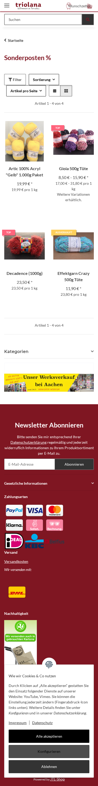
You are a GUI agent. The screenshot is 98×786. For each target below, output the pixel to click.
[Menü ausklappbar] (6, 3)
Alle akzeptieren (49, 736)
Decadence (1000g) (25, 273)
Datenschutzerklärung (28, 442)
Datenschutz (42, 722)
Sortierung (41, 79)
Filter (17, 79)
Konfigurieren (49, 751)
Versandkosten (16, 561)
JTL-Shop (57, 779)
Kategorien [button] (16, 351)
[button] (89, 6)
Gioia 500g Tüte (73, 168)
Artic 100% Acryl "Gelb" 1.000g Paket (24, 171)
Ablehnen (49, 766)
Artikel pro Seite (23, 91)
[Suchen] (88, 19)
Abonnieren (74, 464)
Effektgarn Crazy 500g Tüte (73, 276)
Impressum (18, 722)
